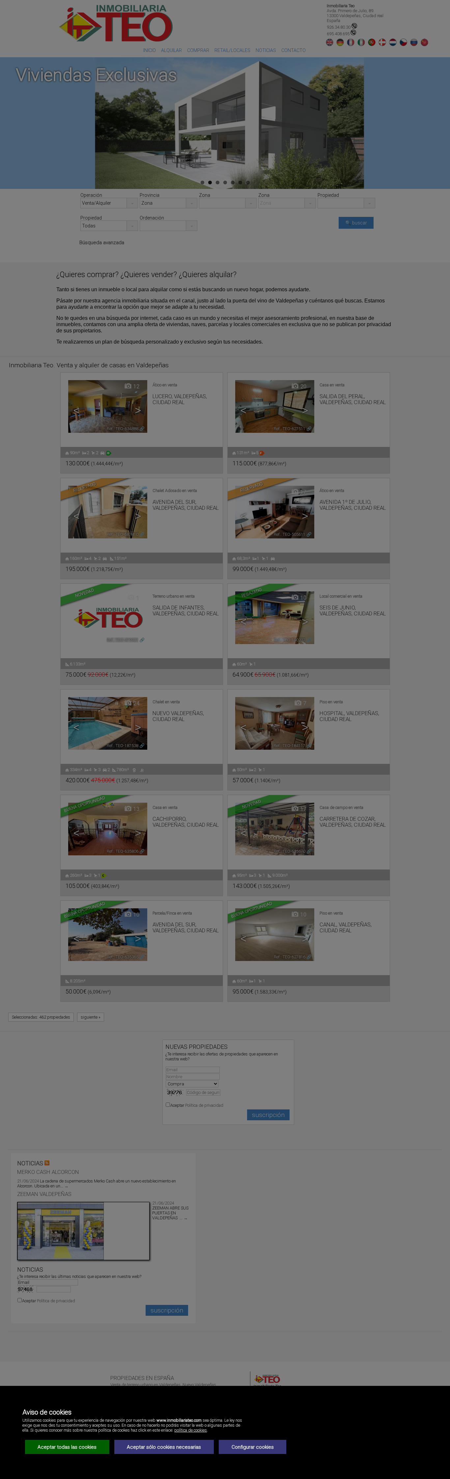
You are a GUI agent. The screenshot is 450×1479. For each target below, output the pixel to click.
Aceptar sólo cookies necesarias (164, 1447)
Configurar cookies (253, 1447)
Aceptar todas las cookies (67, 1447)
